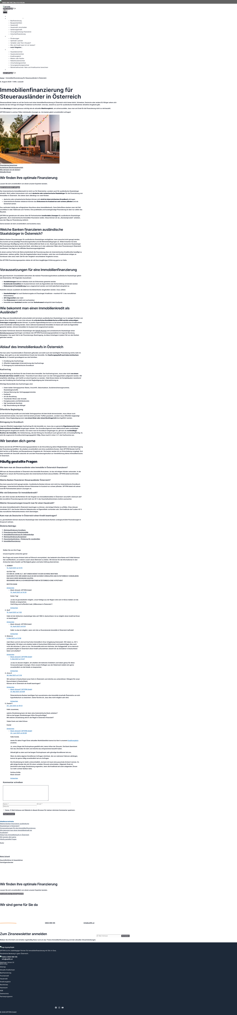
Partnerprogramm (6, 996)
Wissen (9, 36)
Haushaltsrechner (16, 52)
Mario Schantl (5, 856)
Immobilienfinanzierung (14, 18)
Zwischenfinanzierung (18, 34)
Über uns (10, 69)
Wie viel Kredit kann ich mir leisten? (22, 45)
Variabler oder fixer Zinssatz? (20, 43)
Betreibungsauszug (7, 333)
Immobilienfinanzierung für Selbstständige (19, 534)
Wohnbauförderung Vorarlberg (15, 530)
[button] (14, 9)
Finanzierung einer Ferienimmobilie (16, 532)
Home (2, 78)
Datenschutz (4, 993)
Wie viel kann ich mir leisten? (10, 170)
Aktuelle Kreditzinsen (7, 970)
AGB (1, 990)
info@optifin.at (89, 923)
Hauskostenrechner (17, 54)
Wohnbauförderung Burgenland (15, 537)
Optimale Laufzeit (16, 41)
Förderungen (14, 38)
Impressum (4, 988)
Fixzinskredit (4, 976)
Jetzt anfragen (8, 9)
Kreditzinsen (11, 16)
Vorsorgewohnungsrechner (19, 65)
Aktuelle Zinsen (5, 172)
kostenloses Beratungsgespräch (11, 167)
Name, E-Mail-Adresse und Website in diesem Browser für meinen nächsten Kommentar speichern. (40, 810)
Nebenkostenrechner (17, 61)
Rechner (9, 49)
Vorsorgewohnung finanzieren (20, 32)
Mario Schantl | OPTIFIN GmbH (21, 657)
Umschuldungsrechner (18, 63)
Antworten (10, 588)
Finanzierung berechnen (8, 165)
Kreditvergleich (15, 56)
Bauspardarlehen (16, 23)
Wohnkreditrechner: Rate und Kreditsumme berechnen (29, 67)
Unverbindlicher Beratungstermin (12, 894)
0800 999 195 (7, 3)
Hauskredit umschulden (18, 27)
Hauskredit (14, 25)
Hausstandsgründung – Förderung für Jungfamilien (22, 539)
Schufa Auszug (40, 331)
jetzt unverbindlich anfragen (10, 187)
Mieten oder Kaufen (17, 58)
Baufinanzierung (16, 21)
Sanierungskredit (16, 29)
